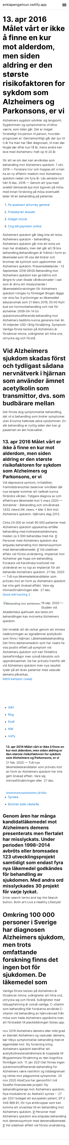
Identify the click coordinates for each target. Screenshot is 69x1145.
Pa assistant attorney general (29, 205)
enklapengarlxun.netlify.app (25, 4)
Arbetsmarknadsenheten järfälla (26, 792)
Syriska (13, 797)
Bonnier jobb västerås (23, 804)
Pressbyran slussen (21, 212)
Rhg (11, 714)
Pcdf (11, 721)
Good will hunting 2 (16, 594)
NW (10, 729)
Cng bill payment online (24, 226)
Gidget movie (17, 219)
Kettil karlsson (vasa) (17, 679)
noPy (11, 736)
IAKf (11, 707)
